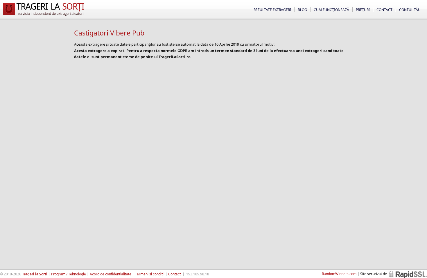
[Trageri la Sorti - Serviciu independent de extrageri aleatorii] (43, 15)
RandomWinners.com (339, 273)
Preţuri (363, 9)
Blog (302, 9)
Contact (384, 9)
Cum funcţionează (331, 9)
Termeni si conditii (149, 274)
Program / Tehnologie (68, 274)
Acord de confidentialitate (110, 274)
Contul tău (410, 9)
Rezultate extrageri (272, 9)
